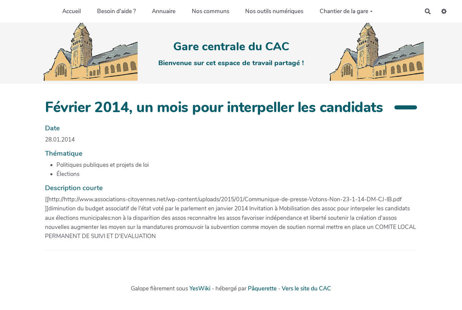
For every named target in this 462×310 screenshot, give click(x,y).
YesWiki (199, 288)
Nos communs (210, 11)
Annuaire (164, 11)
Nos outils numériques (274, 11)
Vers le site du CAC (306, 288)
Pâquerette (262, 288)
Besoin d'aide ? (116, 11)
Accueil (71, 11)
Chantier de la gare (344, 11)
